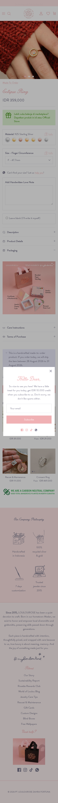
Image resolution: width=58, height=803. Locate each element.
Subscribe (29, 419)
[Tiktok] (31, 430)
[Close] (50, 371)
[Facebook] (22, 430)
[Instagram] (26, 430)
